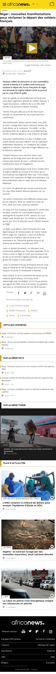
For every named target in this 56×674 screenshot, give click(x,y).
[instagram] (50, 632)
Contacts (5, 645)
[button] (32, 48)
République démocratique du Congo (21, 499)
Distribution (6, 651)
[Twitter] (30, 632)
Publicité (51, 651)
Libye (5, 597)
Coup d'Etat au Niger (19, 306)
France (34, 311)
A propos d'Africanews (11, 639)
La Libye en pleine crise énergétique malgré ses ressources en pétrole (28, 602)
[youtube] (23, 632)
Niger (7, 58)
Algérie (7, 548)
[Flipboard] (37, 632)
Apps (52, 657)
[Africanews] (18, 4)
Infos (4, 11)
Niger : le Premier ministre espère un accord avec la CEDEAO (27, 334)
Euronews (50, 663)
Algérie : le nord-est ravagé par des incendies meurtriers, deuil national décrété (28, 553)
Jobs (3, 657)
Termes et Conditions (45, 639)
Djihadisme (25, 316)
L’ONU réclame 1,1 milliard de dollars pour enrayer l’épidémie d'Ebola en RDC (26, 504)
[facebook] (44, 632)
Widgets (4, 663)
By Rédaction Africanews (13, 71)
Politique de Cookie (46, 645)
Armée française (17, 311)
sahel (12, 316)
